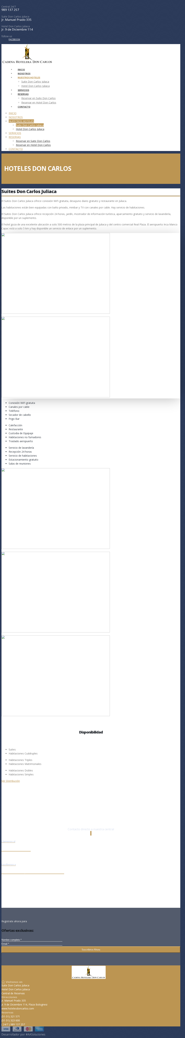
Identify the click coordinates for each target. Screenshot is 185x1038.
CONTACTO (24, 106)
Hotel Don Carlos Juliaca (15, 26)
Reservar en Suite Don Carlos (38, 98)
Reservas (7, 1012)
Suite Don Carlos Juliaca (15, 16)
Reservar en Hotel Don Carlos (38, 102)
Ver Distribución (10, 781)
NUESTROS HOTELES (29, 77)
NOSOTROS (16, 117)
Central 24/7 (8, 6)
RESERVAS (23, 94)
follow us (6, 36)
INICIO (12, 113)
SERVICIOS (15, 133)
